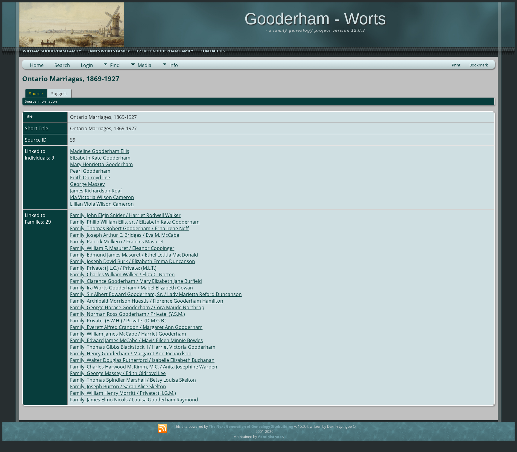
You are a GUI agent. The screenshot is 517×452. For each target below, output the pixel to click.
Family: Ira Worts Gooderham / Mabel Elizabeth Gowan (131, 287)
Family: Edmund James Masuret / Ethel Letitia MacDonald (134, 254)
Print (456, 65)
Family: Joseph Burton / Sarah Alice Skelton (118, 386)
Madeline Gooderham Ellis (99, 151)
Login (87, 65)
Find (115, 65)
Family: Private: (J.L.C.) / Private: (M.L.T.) (113, 268)
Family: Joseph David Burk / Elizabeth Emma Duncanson (132, 261)
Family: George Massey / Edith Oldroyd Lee (118, 373)
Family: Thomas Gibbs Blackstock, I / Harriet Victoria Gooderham (142, 347)
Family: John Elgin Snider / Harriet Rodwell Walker (125, 215)
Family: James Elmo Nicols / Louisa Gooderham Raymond (134, 399)
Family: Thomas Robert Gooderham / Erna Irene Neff (129, 228)
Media (144, 65)
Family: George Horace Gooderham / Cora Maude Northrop (137, 307)
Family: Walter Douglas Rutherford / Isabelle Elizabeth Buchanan (142, 360)
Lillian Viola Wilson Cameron (102, 204)
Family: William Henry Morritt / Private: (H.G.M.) (123, 393)
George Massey (87, 184)
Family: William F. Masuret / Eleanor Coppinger (122, 248)
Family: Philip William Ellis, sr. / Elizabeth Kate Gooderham (135, 222)
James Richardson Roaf (96, 190)
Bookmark (478, 65)
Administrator (270, 436)
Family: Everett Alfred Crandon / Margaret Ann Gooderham (136, 327)
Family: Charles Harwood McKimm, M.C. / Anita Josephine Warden (143, 366)
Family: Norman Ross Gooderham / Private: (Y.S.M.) (127, 314)
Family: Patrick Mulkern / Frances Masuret (117, 241)
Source (36, 93)
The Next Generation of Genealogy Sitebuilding (251, 426)
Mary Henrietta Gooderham (101, 164)
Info (173, 65)
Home (37, 65)
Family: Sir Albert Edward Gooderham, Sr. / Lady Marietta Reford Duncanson (156, 294)
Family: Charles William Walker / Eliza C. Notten (122, 274)
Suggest (59, 93)
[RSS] (162, 428)
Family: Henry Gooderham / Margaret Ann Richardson (130, 353)
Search (62, 65)
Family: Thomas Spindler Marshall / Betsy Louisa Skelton (133, 380)
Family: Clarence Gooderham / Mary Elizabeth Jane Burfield (136, 281)
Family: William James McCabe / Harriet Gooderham (128, 333)
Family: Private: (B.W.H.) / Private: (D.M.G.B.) (118, 320)
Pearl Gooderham (90, 171)
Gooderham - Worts (315, 19)
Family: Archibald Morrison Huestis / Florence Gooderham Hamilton (146, 301)
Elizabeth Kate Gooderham (100, 157)
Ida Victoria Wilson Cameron (102, 197)
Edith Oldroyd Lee (90, 177)
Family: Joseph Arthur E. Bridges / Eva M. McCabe (124, 235)
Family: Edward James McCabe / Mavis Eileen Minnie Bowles (136, 340)
